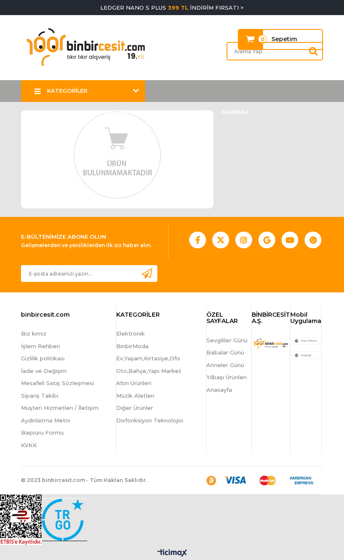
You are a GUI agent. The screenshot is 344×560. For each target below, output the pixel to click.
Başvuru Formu (42, 432)
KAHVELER (113, 112)
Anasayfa (219, 389)
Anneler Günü (225, 365)
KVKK (29, 445)
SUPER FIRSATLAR (60, 112)
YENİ (202, 112)
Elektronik (130, 333)
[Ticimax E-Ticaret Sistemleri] (172, 553)
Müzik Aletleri (135, 395)
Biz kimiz (34, 333)
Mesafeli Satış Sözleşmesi (57, 383)
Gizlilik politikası (43, 358)
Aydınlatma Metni (45, 420)
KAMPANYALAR (162, 112)
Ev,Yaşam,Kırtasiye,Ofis (148, 358)
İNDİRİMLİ (234, 112)
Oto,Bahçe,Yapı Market (148, 370)
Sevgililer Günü (227, 340)
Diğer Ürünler (134, 407)
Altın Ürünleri (133, 383)
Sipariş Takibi (39, 395)
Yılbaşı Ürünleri (226, 377)
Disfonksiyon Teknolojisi (149, 420)
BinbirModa (132, 346)
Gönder (146, 273)
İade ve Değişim (44, 370)
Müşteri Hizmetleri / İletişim (60, 407)
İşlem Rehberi (40, 346)
